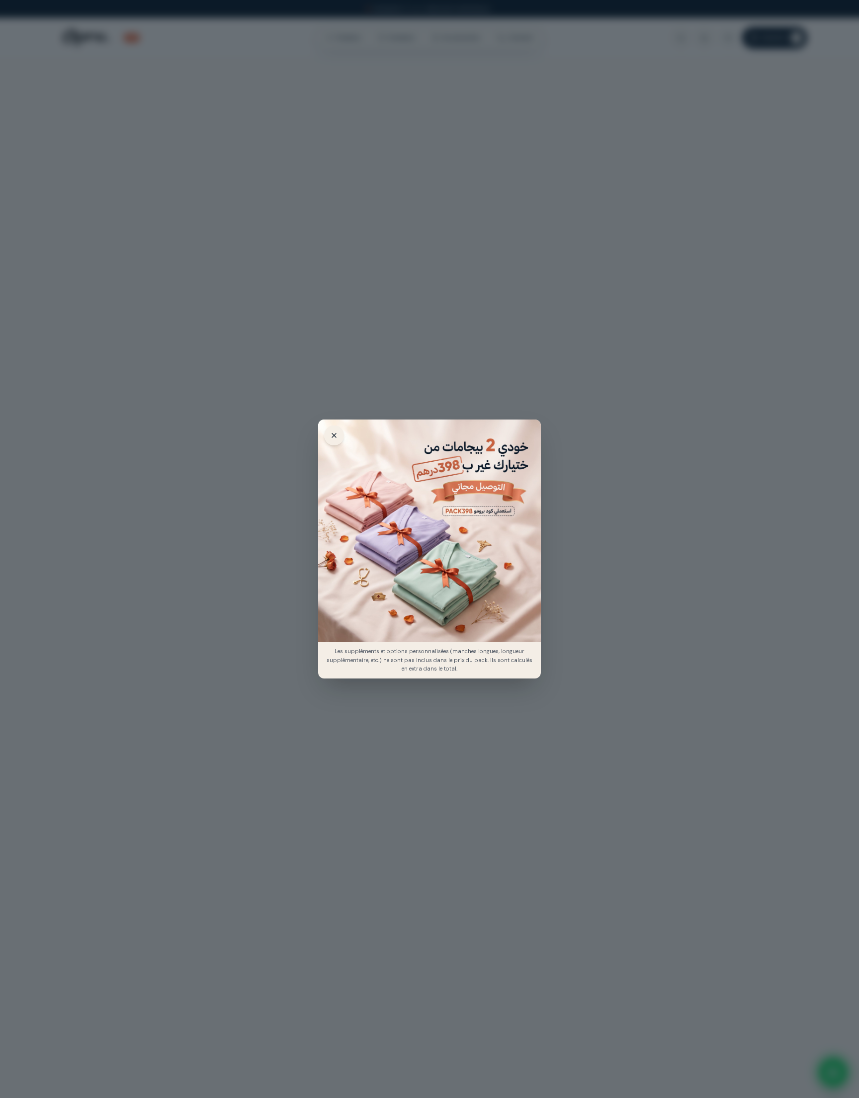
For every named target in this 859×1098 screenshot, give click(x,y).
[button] (429, 531)
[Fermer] (334, 435)
